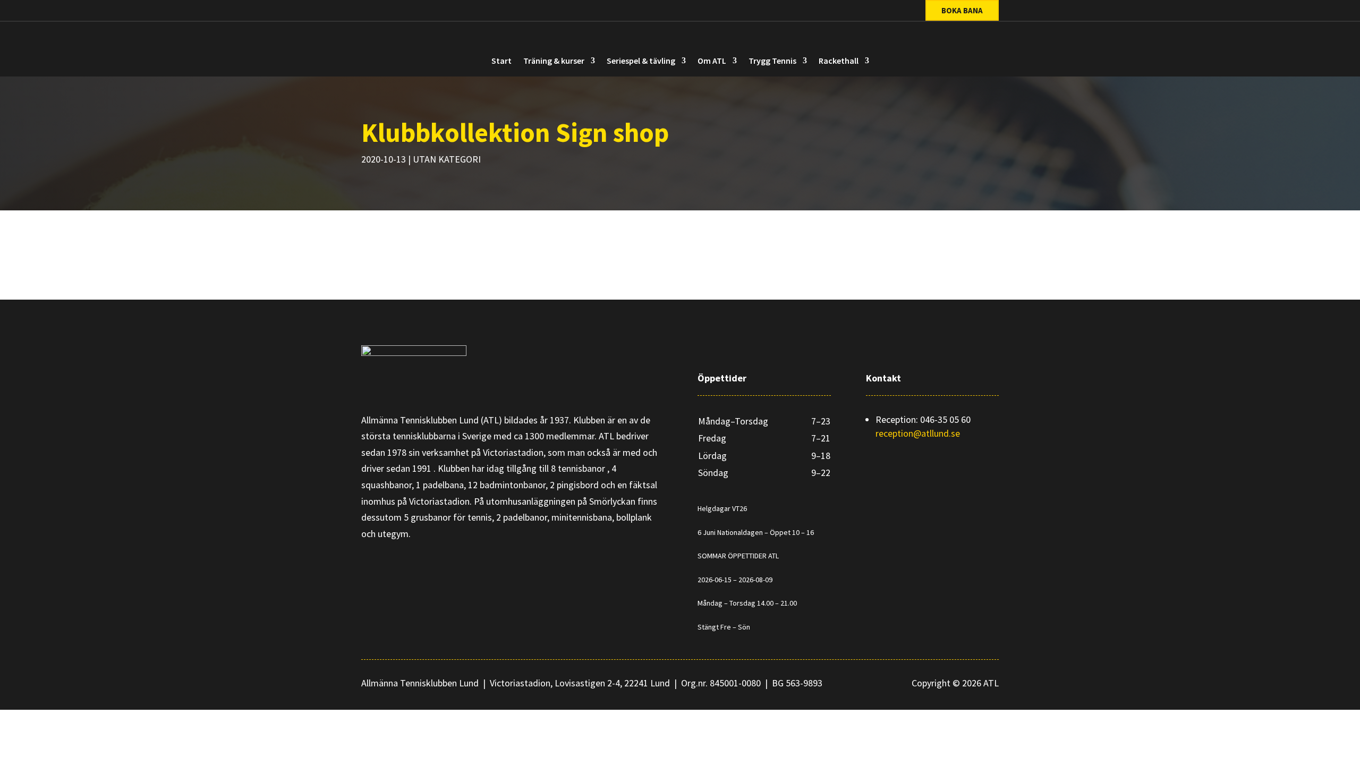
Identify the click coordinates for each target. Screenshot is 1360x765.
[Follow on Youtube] (434, 11)
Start (501, 61)
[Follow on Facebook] (391, 11)
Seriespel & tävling (641, 61)
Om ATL (712, 61)
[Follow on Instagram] (412, 11)
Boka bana (962, 10)
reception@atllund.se (918, 433)
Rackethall (838, 61)
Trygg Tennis (772, 61)
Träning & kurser (553, 61)
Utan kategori (447, 159)
